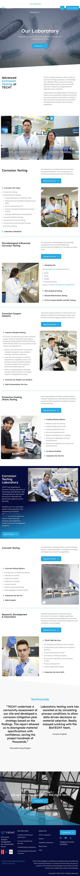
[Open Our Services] (28, 4)
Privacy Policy (7, 861)
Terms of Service (8, 863)
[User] (71, 838)
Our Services (23, 831)
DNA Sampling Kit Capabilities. (63, 285)
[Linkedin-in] (61, 838)
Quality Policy (18, 861)
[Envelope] (66, 838)
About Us (43, 831)
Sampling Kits (51, 269)
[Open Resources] (38, 12)
